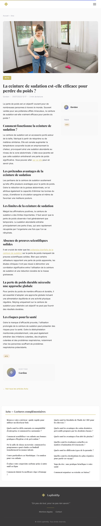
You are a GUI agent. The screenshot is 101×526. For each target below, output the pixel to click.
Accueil (5, 16)
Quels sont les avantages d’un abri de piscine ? (74, 436)
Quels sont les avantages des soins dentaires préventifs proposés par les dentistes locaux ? (73, 429)
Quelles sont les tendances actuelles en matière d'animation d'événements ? (70, 443)
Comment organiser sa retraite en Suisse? (72, 472)
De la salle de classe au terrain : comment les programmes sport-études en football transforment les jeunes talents (26, 447)
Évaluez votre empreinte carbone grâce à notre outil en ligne (27, 465)
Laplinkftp (53, 495)
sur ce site (37, 160)
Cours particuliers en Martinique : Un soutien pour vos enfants (26, 456)
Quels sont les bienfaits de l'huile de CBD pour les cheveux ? (74, 421)
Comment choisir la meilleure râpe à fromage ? (26, 473)
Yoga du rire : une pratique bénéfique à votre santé (73, 465)
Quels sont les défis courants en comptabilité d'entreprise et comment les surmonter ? (26, 429)
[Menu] (94, 4)
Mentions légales (46, 512)
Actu (12, 16)
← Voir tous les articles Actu (15, 389)
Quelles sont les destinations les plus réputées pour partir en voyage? (74, 457)
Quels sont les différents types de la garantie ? (74, 450)
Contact (59, 512)
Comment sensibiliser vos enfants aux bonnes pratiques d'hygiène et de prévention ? (26, 437)
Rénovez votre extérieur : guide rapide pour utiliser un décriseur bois (25, 421)
